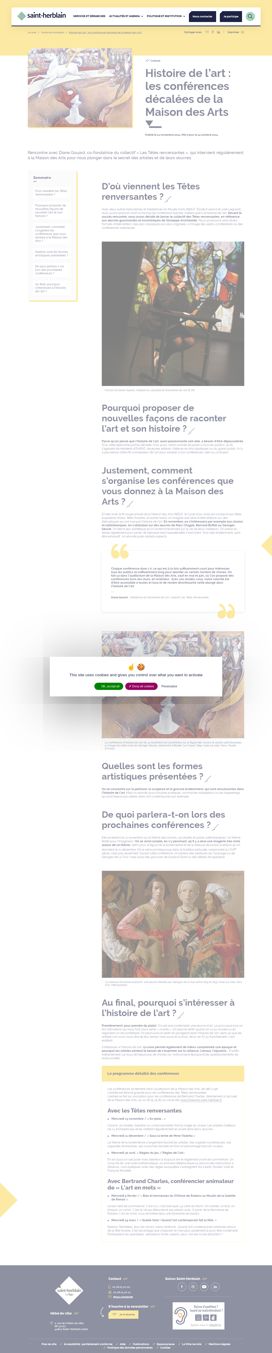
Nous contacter (202, 16)
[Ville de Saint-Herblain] (41, 19)
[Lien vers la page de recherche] (250, 16)
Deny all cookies (142, 686)
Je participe (231, 16)
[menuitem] (89, 16)
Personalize (169, 686)
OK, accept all (110, 686)
